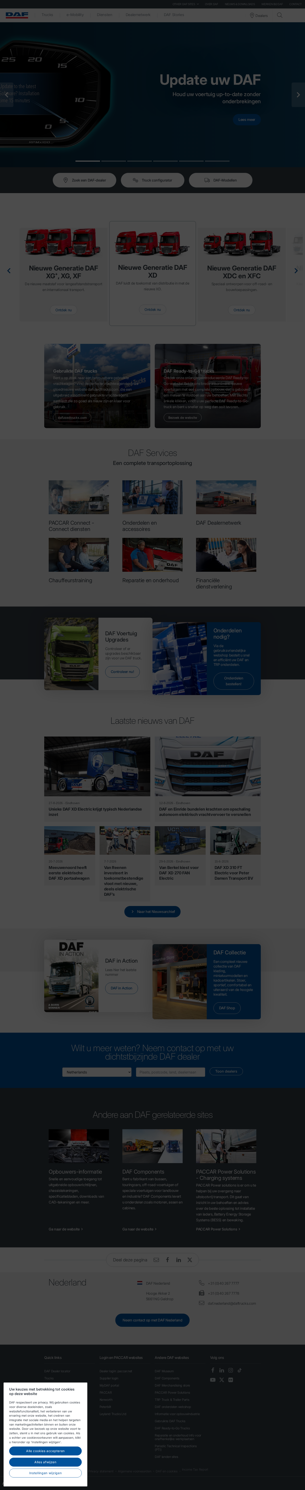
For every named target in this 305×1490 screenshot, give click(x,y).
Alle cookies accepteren (45, 1451)
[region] (45, 1434)
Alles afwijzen (45, 1462)
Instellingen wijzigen (45, 1473)
